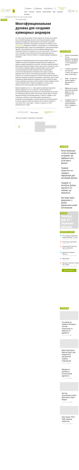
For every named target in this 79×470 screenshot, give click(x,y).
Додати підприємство (69, 270)
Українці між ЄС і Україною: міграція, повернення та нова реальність (68, 226)
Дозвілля (49, 8)
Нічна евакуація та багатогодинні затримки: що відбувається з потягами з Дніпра (68, 156)
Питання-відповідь (47, 11)
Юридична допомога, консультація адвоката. (67, 372)
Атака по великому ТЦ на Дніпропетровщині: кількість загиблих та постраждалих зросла (71, 60)
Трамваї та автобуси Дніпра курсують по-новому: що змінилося (68, 188)
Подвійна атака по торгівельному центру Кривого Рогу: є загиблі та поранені (71, 103)
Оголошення (60, 11)
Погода (26, 11)
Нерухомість (27, 14)
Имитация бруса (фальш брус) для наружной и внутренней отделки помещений (69, 355)
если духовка (19, 45)
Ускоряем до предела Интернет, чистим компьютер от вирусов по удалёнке (69, 327)
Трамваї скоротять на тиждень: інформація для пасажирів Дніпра (69, 173)
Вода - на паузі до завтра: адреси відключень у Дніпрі (71, 81)
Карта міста (31, 11)
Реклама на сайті (62, 8)
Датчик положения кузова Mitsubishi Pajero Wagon (69, 396)
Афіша (54, 11)
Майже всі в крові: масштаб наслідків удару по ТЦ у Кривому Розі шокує (71, 92)
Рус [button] (70, 11)
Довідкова (38, 11)
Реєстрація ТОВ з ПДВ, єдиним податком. (68, 419)
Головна (2, 16)
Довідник (38, 8)
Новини (28, 8)
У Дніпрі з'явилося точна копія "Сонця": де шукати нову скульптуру (71, 71)
